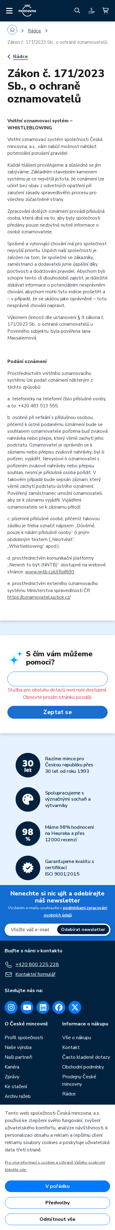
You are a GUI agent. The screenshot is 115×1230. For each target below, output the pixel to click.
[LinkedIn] (42, 1007)
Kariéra (12, 1067)
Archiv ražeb (18, 1096)
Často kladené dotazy (86, 1057)
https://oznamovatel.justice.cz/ (39, 597)
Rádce (34, 31)
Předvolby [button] (57, 1202)
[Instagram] (11, 1007)
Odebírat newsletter (83, 929)
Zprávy (12, 1076)
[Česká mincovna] (27, 10)
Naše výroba (18, 1047)
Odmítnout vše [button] (57, 1219)
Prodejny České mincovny (79, 1080)
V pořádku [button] (57, 1186)
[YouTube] (27, 1007)
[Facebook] (58, 1007)
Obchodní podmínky (83, 1067)
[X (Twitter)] (74, 1007)
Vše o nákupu (76, 1037)
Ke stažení (16, 1086)
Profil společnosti (24, 1037)
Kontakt (71, 1047)
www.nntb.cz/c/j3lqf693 (50, 572)
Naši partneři (18, 1057)
